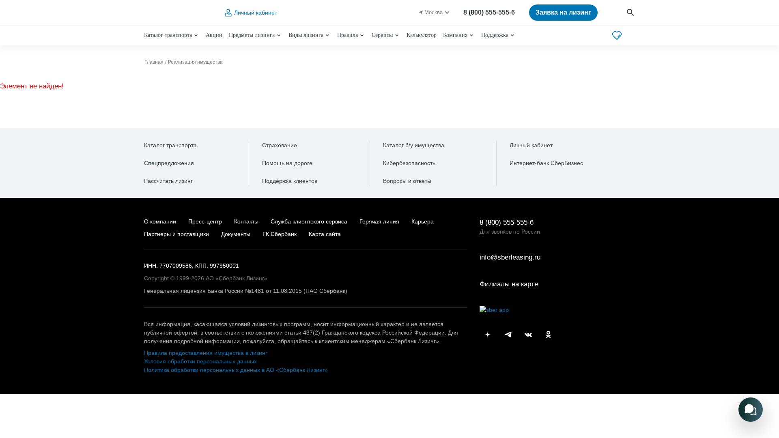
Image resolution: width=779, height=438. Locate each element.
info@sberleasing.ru (510, 257)
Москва (433, 12)
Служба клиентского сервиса (309, 221)
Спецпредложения (169, 163)
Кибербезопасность (409, 163)
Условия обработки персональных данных (200, 361)
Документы (235, 234)
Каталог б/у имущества (413, 145)
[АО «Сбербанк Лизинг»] (177, 13)
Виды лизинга (305, 35)
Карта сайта (325, 234)
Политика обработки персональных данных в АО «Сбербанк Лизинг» (236, 370)
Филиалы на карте (509, 284)
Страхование (279, 145)
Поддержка (494, 35)
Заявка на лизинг (563, 12)
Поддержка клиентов (289, 181)
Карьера (422, 221)
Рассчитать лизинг (168, 181)
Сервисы (382, 35)
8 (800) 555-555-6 (489, 12)
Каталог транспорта (168, 35)
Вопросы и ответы (407, 181)
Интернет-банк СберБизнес (546, 163)
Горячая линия (379, 221)
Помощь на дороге (287, 163)
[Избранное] (617, 35)
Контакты (246, 221)
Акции (214, 35)
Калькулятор (422, 35)
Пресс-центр (205, 221)
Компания (455, 35)
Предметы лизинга (252, 35)
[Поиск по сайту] (630, 13)
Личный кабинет (255, 12)
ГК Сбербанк (280, 234)
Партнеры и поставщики (176, 234)
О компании (160, 221)
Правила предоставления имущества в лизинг (205, 353)
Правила (347, 35)
